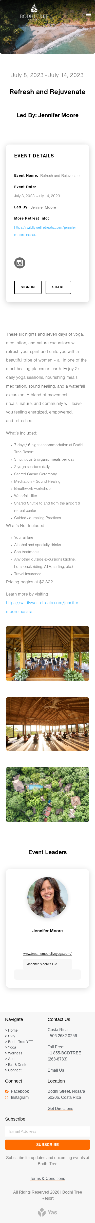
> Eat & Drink (15, 1065)
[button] (88, 14)
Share (58, 287)
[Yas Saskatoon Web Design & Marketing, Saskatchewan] (47, 1212)
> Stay (10, 1036)
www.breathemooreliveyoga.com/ (47, 953)
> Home (11, 1030)
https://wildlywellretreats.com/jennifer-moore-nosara (45, 231)
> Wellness (13, 1053)
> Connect (13, 1070)
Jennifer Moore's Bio (42, 964)
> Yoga (10, 1047)
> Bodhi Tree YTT (19, 1042)
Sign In (28, 287)
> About (11, 1059)
